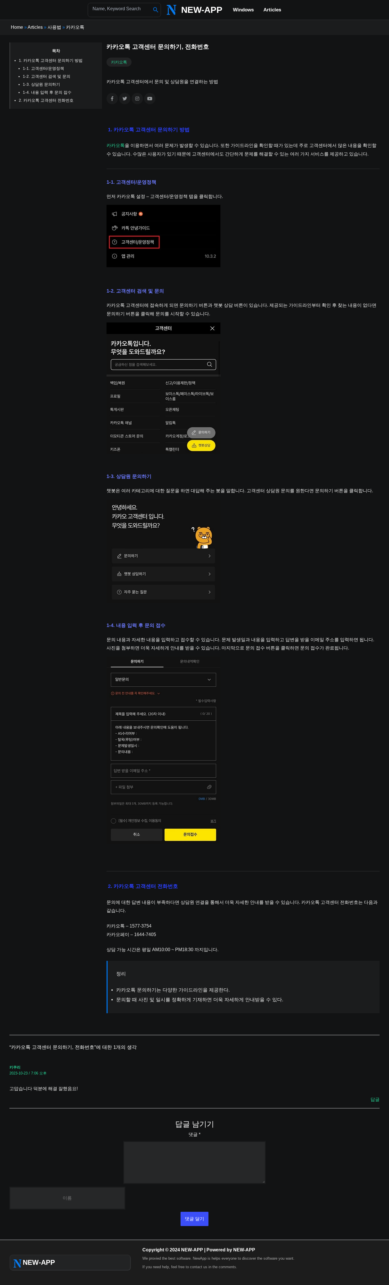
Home (17, 27)
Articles (35, 27)
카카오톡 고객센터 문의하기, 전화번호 (158, 46)
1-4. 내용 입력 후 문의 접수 (47, 92)
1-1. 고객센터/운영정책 (43, 68)
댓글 (194, 1134)
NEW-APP (201, 10)
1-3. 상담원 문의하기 (41, 84)
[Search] (156, 10)
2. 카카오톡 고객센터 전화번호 (46, 100)
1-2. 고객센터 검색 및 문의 (46, 76)
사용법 (54, 27)
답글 (375, 1099)
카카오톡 (75, 27)
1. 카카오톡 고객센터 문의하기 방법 (51, 60)
